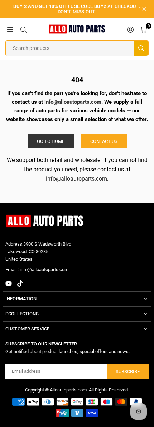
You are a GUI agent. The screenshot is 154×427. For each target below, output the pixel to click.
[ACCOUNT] (130, 29)
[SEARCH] (23, 29)
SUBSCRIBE (128, 371)
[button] (10, 29)
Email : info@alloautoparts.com (36, 269)
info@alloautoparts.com (76, 178)
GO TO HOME (50, 141)
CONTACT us (103, 141)
